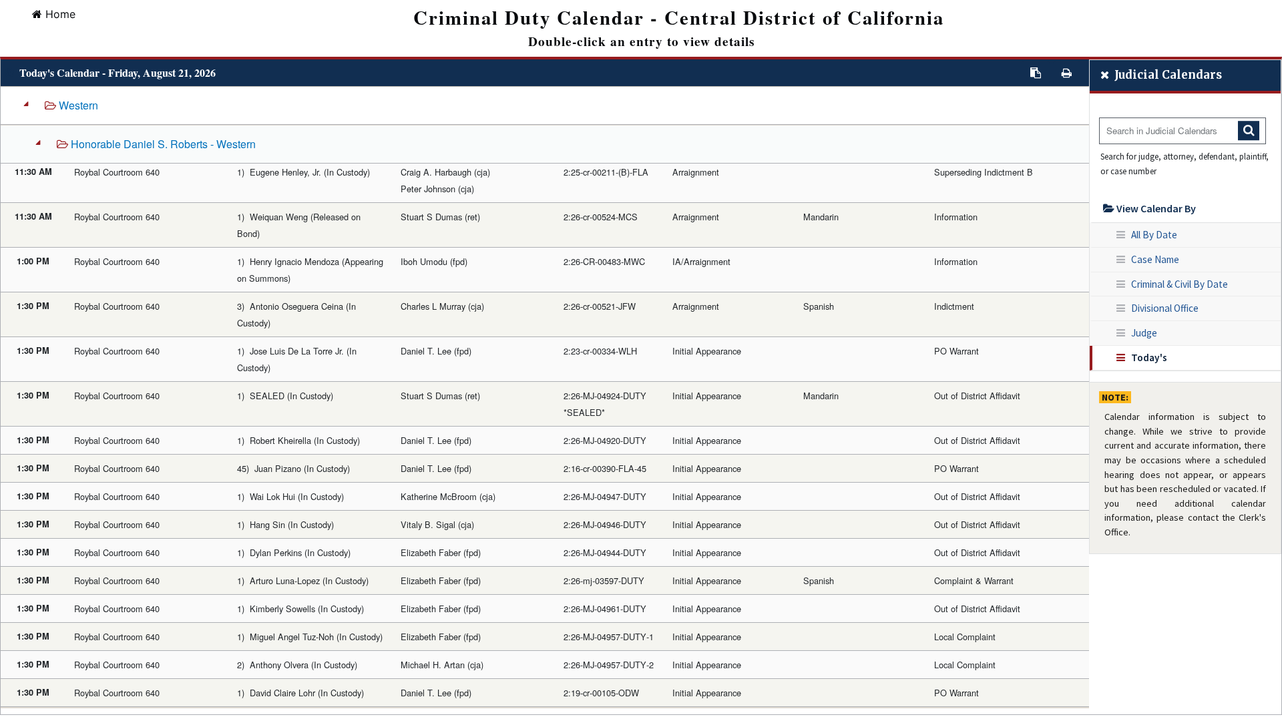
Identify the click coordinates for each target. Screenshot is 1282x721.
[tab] (545, 397)
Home (60, 14)
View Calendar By (1155, 208)
